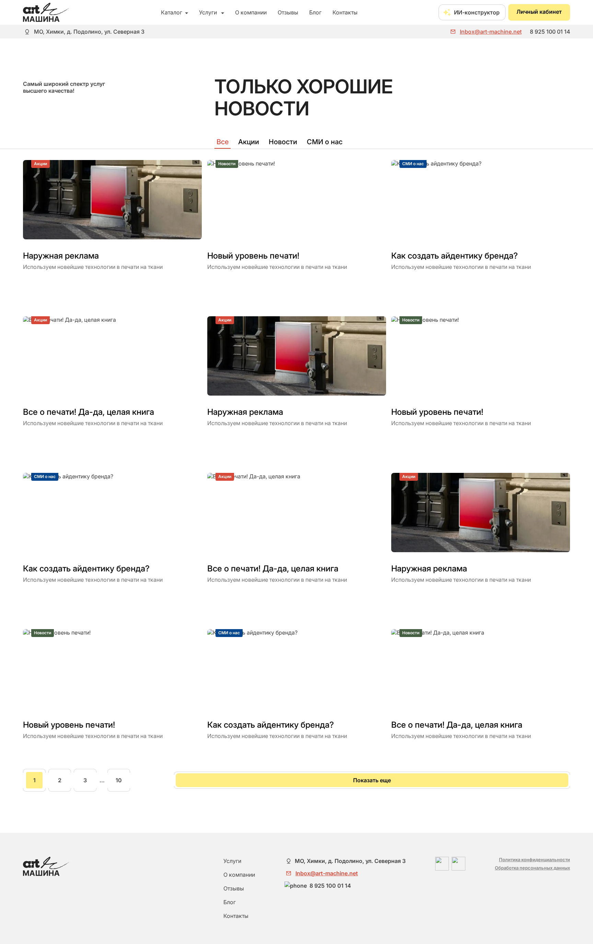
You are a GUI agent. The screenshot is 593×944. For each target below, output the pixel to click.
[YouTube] (442, 864)
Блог (315, 12)
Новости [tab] (283, 142)
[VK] (458, 864)
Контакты (345, 12)
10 (119, 780)
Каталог (174, 12)
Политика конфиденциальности (534, 859)
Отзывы (288, 12)
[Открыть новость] (26, 283)
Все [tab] (223, 142)
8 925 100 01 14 (550, 31)
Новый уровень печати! (253, 256)
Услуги (211, 12)
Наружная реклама (61, 256)
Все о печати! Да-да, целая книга (88, 412)
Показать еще (372, 780)
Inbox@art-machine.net (491, 31)
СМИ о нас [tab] (324, 142)
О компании (251, 12)
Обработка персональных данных (532, 868)
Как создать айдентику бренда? (454, 256)
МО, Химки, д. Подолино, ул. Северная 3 (89, 31)
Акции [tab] (248, 142)
